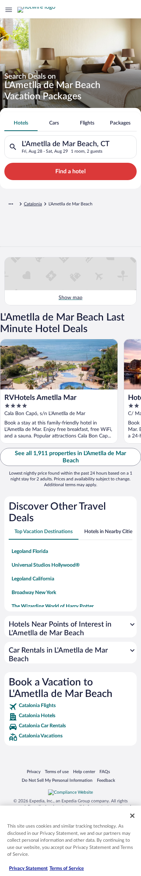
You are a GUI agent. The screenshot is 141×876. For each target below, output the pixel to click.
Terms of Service (67, 868)
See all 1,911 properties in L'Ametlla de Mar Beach (70, 456)
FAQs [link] (104, 771)
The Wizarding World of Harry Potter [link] (53, 606)
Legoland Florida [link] (30, 551)
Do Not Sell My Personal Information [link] (57, 780)
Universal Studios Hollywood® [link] (46, 565)
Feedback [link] (106, 780)
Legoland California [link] (33, 578)
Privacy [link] (33, 771)
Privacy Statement (28, 868)
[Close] (132, 816)
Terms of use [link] (57, 771)
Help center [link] (84, 771)
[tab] (21, 123)
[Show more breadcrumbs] (10, 203)
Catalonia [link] (33, 204)
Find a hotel (70, 171)
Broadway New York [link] (34, 592)
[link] (70, 706)
